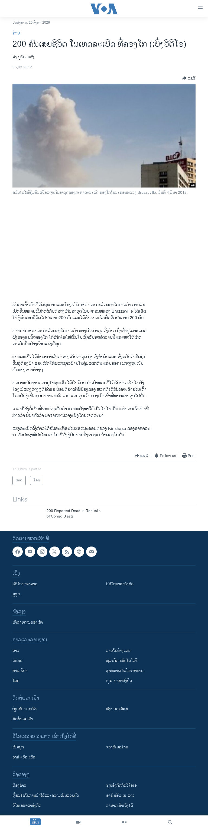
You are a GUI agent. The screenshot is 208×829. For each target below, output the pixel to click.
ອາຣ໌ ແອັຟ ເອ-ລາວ (120, 795)
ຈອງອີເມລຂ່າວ (117, 747)
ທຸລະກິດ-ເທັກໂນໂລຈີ (121, 660)
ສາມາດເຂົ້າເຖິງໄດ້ (119, 805)
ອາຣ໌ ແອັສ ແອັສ (23, 757)
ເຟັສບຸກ (18, 747)
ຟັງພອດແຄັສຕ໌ (117, 709)
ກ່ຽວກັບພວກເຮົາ (24, 709)
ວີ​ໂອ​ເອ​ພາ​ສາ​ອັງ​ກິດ (26, 805)
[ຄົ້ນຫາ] (170, 822)
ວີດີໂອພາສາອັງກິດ (120, 584)
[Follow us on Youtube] (30, 552)
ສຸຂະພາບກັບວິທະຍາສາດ (125, 671)
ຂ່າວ (16, 33)
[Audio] (124, 822)
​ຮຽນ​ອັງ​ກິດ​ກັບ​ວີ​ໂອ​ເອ (121, 785)
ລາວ (15, 650)
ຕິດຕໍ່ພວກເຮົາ (22, 719)
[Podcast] (79, 552)
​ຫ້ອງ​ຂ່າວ (19, 785)
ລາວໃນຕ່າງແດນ (118, 650)
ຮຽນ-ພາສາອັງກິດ (119, 681)
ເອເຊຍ (17, 660)
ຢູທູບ (16, 594)
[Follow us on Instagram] (42, 552)
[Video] (78, 822)
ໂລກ (15, 681)
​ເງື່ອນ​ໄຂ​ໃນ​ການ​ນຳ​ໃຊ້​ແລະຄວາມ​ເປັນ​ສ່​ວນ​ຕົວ (45, 795)
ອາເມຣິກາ (19, 671)
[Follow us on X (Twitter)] (54, 552)
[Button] (189, 78)
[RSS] (67, 552)
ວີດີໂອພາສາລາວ (24, 584)
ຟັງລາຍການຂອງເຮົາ (27, 622)
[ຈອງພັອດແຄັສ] (91, 552)
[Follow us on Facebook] (17, 552)
